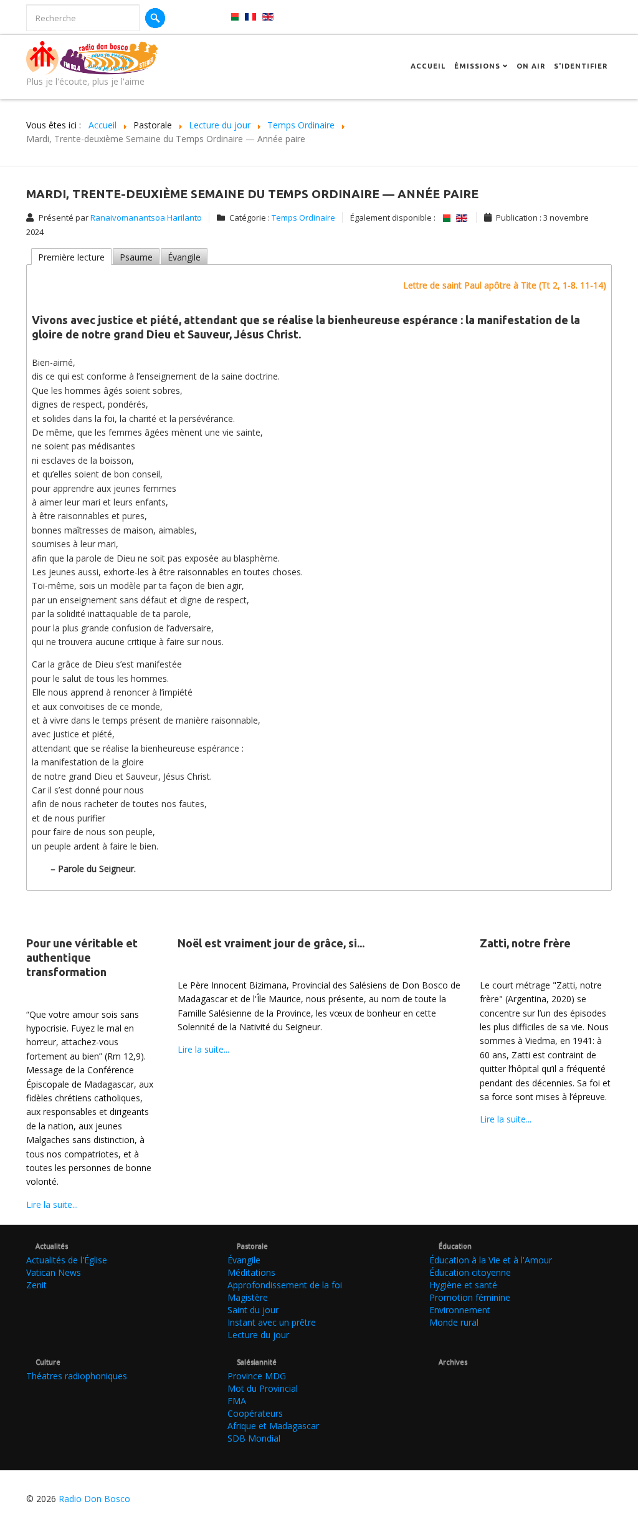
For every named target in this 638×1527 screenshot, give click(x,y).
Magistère (247, 1297)
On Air (531, 66)
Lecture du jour (258, 1335)
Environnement (459, 1310)
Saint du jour (253, 1310)
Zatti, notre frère (525, 943)
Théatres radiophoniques (76, 1376)
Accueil (428, 66)
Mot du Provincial (262, 1388)
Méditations (251, 1272)
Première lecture (71, 257)
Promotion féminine (469, 1297)
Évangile (184, 257)
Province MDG (256, 1376)
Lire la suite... (52, 1204)
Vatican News (53, 1272)
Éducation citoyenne (470, 1272)
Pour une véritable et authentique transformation (82, 958)
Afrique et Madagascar (273, 1426)
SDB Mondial (253, 1438)
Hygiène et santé (463, 1285)
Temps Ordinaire (303, 217)
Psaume (136, 257)
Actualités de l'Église (66, 1260)
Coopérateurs (255, 1413)
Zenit (36, 1285)
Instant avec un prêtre (271, 1322)
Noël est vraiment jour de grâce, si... (271, 943)
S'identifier (580, 66)
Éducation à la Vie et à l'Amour (490, 1260)
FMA (236, 1401)
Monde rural (453, 1322)
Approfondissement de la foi (284, 1285)
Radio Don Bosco (94, 1499)
